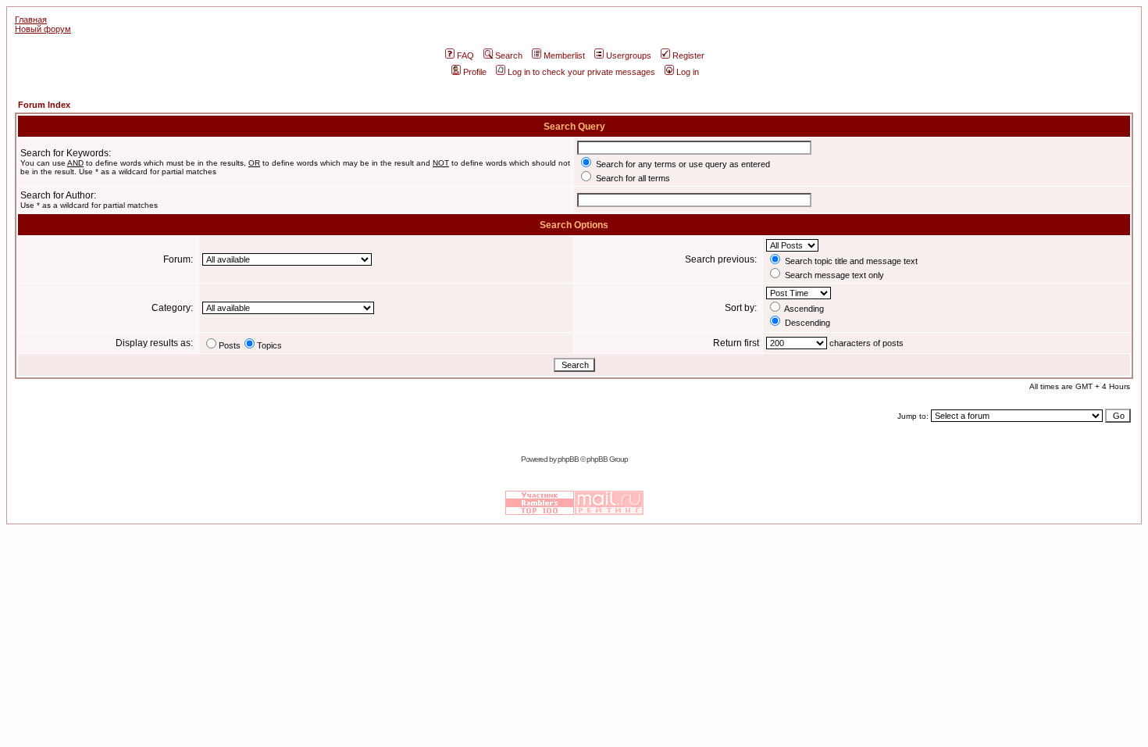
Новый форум (43, 29)
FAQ (465, 55)
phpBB (568, 459)
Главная (31, 19)
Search (508, 55)
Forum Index (44, 104)
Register (688, 55)
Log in (687, 72)
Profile (475, 72)
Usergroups (628, 55)
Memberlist (564, 55)
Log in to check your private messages (581, 72)
